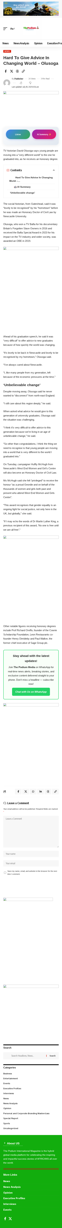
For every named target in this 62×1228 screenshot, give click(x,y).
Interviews (30, 1093)
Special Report (30, 1118)
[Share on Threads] (17, 71)
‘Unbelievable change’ (22, 192)
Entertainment (30, 1078)
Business (30, 1073)
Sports (30, 1123)
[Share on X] (11, 71)
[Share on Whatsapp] (33, 791)
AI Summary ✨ (44, 134)
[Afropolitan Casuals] (31, 577)
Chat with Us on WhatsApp (31, 691)
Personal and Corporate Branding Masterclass (30, 1113)
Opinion (30, 1108)
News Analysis (30, 1103)
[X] (10, 1218)
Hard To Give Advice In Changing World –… (31, 179)
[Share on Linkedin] (40, 791)
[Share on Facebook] (5, 71)
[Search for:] (27, 1055)
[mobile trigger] (6, 29)
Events (30, 1083)
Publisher (18, 79)
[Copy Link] (23, 71)
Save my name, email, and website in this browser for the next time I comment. (32, 872)
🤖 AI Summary (22, 187)
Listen (18, 134)
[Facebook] (5, 1218)
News (7, 51)
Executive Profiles (30, 1088)
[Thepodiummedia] (31, 29)
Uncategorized (30, 1128)
